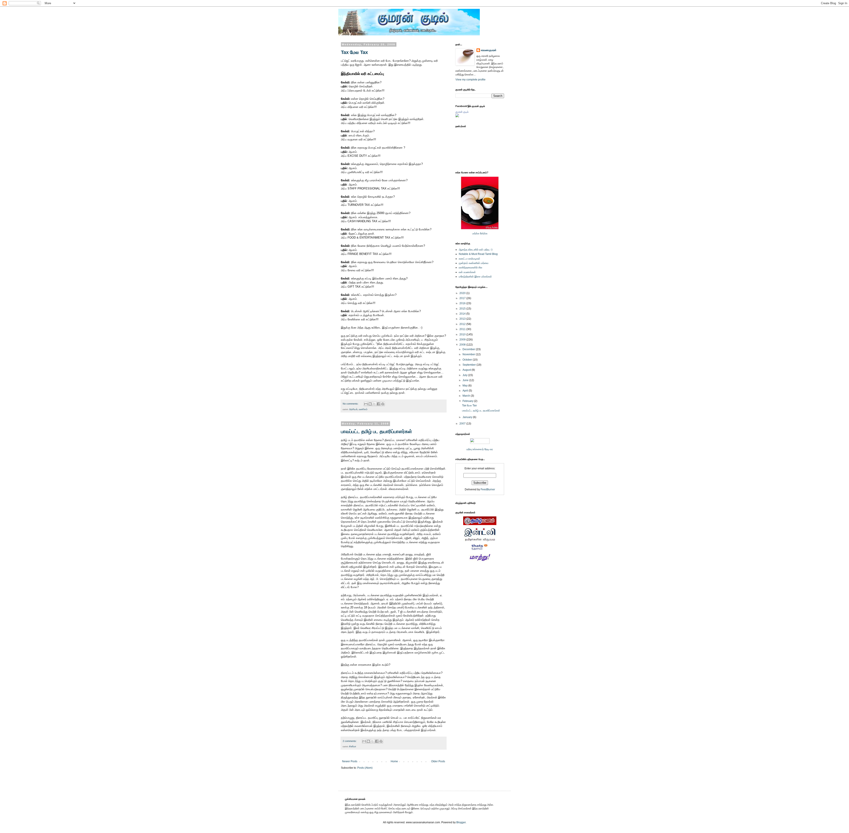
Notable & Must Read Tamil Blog (478, 254)
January (468, 417)
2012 (462, 324)
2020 (462, 293)
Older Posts (438, 761)
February (468, 401)
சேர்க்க (484, 233)
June (466, 380)
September (469, 364)
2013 (462, 318)
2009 (462, 339)
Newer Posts (349, 761)
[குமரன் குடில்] (457, 116)
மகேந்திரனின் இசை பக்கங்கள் (475, 276)
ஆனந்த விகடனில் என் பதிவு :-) (475, 249)
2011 (462, 329)
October (468, 359)
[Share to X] (374, 404)
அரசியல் (353, 409)
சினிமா (352, 746)
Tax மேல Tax (354, 52)
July (465, 375)
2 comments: (350, 741)
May (465, 385)
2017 (462, 298)
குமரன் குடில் (461, 112)
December (469, 349)
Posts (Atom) (365, 767)
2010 (462, 334)
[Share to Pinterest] (383, 404)
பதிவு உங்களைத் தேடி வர (479, 449)
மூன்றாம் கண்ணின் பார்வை (473, 263)
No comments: (351, 403)
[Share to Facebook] (378, 404)
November (469, 354)
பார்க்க (475, 233)
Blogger (461, 822)
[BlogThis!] (370, 404)
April (466, 390)
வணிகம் (363, 409)
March (467, 395)
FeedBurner (488, 489)
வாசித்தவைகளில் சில (470, 267)
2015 (462, 308)
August (467, 369)
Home (394, 761)
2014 (462, 313)
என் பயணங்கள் (467, 272)
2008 (462, 344)
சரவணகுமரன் (488, 50)
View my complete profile (470, 79)
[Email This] (366, 404)
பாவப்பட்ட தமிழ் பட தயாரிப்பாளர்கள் (376, 431)
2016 (462, 303)
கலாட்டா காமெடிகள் (469, 258)
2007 (462, 423)
